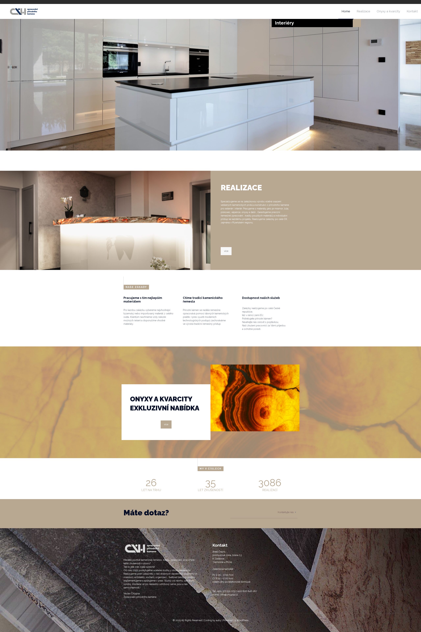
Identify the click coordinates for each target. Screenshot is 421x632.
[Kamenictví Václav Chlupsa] (24, 11)
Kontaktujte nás (286, 512)
